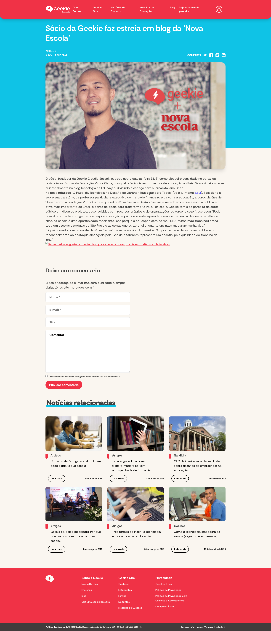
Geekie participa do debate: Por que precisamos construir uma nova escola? (75, 536)
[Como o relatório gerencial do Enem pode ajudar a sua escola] (73, 433)
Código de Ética (164, 606)
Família (122, 596)
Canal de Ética (163, 584)
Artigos (50, 51)
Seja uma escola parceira (96, 601)
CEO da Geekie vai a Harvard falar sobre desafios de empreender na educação (197, 465)
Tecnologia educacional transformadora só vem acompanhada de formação (131, 465)
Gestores (123, 584)
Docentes (124, 601)
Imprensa (87, 590)
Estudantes (125, 590)
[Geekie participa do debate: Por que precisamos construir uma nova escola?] (73, 504)
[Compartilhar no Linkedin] (224, 55)
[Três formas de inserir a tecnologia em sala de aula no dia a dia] (135, 504)
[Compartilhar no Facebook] (211, 55)
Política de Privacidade (168, 590)
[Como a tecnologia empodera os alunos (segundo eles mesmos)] (197, 504)
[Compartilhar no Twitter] (217, 55)
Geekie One (126, 578)
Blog (172, 7)
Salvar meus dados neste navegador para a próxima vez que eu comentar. (85, 376)
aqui (198, 193)
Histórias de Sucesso (130, 607)
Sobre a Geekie (92, 578)
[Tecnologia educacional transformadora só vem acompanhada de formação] (135, 433)
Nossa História (90, 584)
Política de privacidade (56, 627)
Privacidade (163, 578)
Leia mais (57, 478)
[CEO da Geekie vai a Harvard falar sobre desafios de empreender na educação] (197, 433)
